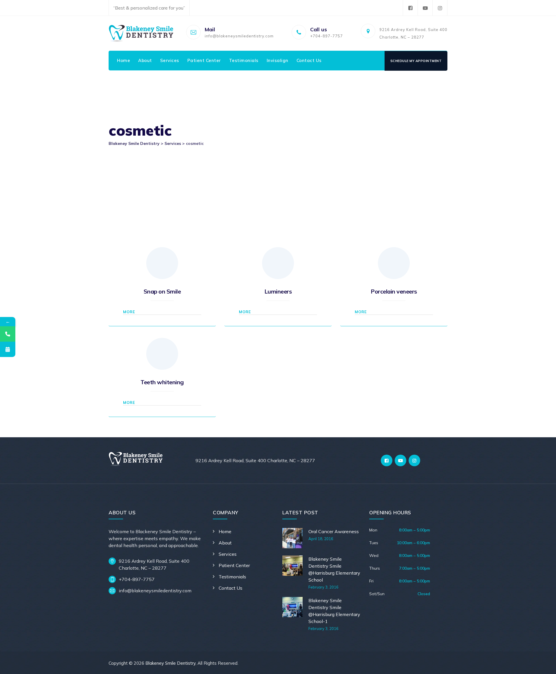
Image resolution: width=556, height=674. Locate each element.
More (129, 311)
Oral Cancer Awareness (333, 531)
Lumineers (278, 291)
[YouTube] (425, 8)
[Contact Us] (7, 334)
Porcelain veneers (394, 291)
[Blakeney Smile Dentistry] (141, 33)
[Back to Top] (543, 664)
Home (123, 60)
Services (169, 60)
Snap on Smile (162, 291)
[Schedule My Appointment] (7, 349)
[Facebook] (410, 8)
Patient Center (204, 60)
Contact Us (309, 60)
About (145, 60)
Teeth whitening (162, 382)
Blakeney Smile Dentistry (170, 663)
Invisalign (277, 60)
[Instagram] (440, 8)
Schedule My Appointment (416, 61)
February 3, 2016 (323, 587)
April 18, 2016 (320, 538)
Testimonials (244, 60)
